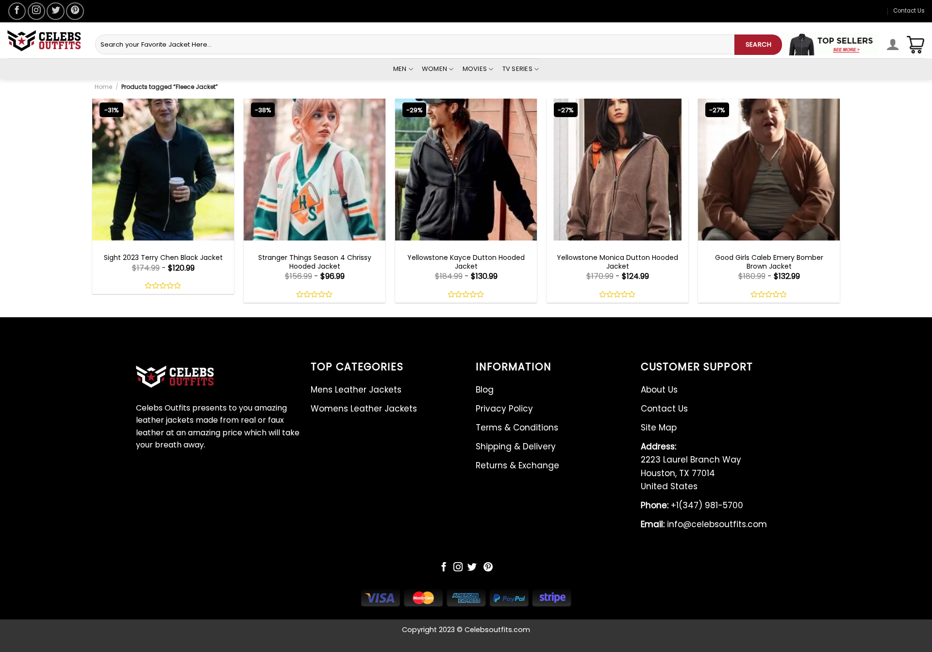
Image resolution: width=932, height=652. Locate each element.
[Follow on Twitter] (55, 11)
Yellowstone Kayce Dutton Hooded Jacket (466, 262)
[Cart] (915, 44)
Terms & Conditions (517, 427)
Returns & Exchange (517, 465)
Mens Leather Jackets (356, 389)
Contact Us (909, 11)
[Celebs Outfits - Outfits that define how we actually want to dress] (44, 40)
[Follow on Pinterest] (74, 11)
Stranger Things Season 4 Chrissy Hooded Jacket (314, 262)
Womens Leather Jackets (364, 408)
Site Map (659, 427)
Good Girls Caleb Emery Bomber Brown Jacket (769, 262)
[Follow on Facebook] (17, 11)
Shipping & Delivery (516, 446)
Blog (485, 389)
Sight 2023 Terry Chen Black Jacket (163, 257)
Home (103, 87)
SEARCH (758, 44)
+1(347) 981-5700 (692, 505)
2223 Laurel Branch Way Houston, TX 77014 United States (691, 466)
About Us (659, 389)
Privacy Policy (504, 408)
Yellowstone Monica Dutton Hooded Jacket (617, 262)
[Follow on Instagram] (36, 11)
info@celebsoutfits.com (704, 524)
